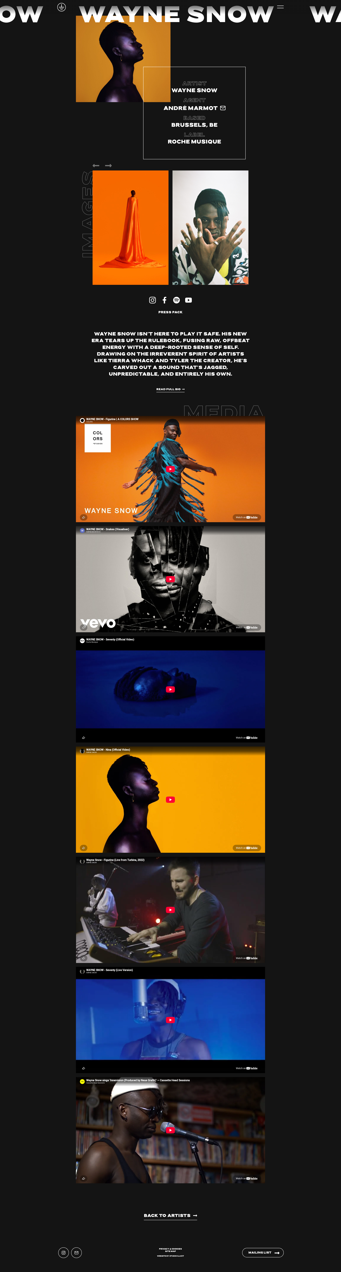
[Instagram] (152, 300)
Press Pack (170, 312)
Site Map (170, 1251)
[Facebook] (164, 300)
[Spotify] (176, 300)
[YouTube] (188, 300)
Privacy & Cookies (170, 1249)
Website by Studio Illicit (170, 1256)
